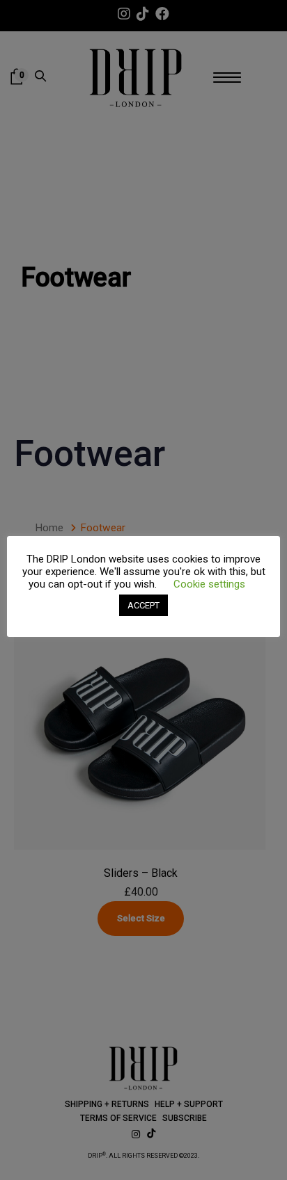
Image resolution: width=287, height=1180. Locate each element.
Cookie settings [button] (209, 584)
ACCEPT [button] (143, 605)
